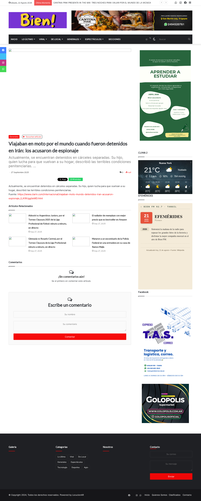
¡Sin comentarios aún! (71, 276)
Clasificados (174, 495)
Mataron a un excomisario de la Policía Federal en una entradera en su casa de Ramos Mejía (111, 242)
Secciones (114, 39)
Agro (86, 467)
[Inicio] (38, 20)
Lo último (27, 39)
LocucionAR (78, 495)
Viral (42, 39)
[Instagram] (3, 63)
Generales (73, 39)
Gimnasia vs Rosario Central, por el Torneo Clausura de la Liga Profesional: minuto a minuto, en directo (47, 242)
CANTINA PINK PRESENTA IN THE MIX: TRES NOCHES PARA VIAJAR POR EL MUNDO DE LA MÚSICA (102, 2)
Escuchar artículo (33, 137)
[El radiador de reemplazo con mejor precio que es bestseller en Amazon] (81, 218)
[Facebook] (3, 50)
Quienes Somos (159, 495)
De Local (56, 39)
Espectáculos (93, 39)
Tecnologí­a (62, 467)
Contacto (155, 446)
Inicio (14, 39)
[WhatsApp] (3, 69)
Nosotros (108, 446)
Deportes (76, 467)
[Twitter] (3, 56)
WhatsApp (76, 179)
